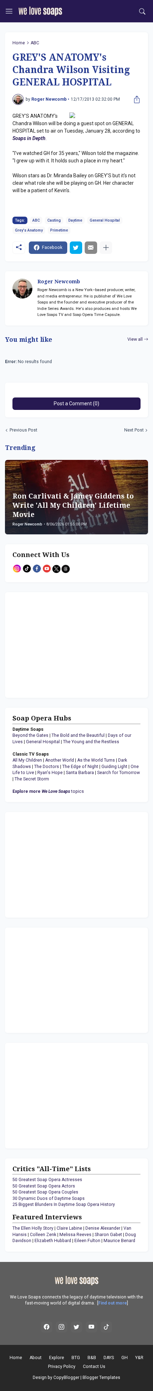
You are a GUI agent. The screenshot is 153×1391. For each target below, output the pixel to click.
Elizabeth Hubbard (53, 1240)
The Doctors (46, 766)
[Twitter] (76, 247)
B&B (92, 1357)
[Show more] (106, 247)
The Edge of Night (80, 766)
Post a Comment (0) (76, 403)
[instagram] (61, 1327)
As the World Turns (96, 760)
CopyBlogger (66, 1377)
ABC (35, 42)
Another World (59, 760)
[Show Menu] (9, 11)
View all (135, 339)
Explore (56, 1357)
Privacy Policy (61, 1366)
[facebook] (46, 1327)
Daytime (75, 220)
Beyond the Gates (30, 735)
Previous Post (23, 430)
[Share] (135, 99)
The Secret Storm (32, 779)
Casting (54, 220)
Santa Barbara (80, 772)
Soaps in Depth (29, 138)
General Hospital (105, 220)
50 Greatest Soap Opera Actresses (47, 1179)
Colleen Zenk (43, 1234)
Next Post (134, 430)
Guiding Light (114, 766)
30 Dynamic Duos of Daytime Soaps (48, 1198)
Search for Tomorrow (118, 772)
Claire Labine (69, 1228)
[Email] (91, 247)
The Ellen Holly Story (32, 1228)
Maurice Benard (119, 1240)
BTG (76, 1357)
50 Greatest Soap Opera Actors (43, 1186)
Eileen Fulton (87, 1240)
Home (18, 42)
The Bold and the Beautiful (78, 735)
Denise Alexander (102, 1228)
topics (48, 791)
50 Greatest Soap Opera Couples (45, 1192)
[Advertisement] (56, 644)
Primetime (59, 230)
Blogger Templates (101, 1377)
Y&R (139, 1357)
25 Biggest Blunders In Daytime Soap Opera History (63, 1204)
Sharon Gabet (108, 1234)
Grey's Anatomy (29, 230)
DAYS (109, 1357)
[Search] (142, 11)
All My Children (27, 760)
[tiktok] (106, 1327)
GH (124, 1357)
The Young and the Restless (91, 741)
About (36, 1357)
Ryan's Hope (50, 772)
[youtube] (91, 1327)
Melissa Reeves (75, 1234)
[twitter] (76, 1327)
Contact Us (94, 1366)
